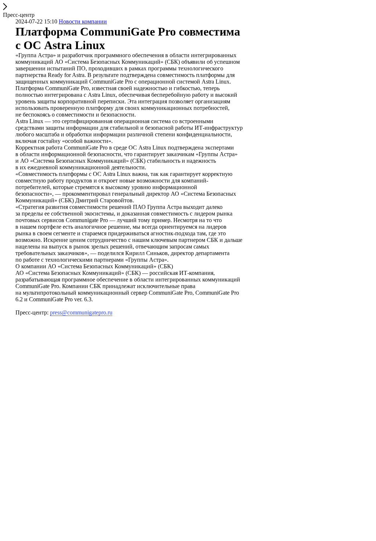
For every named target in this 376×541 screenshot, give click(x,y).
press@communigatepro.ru (81, 312)
